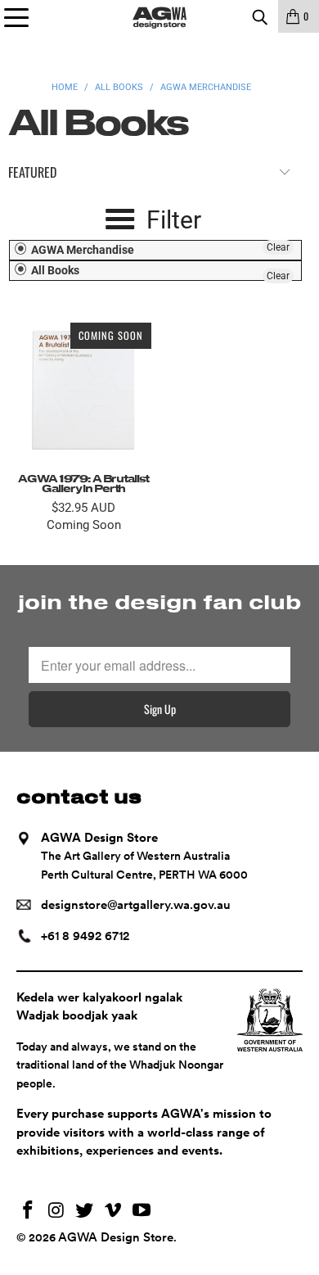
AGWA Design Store (115, 1237)
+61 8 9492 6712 (85, 936)
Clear (278, 247)
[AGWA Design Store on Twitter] (85, 1211)
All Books (54, 270)
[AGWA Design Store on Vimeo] (113, 1211)
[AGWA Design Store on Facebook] (28, 1211)
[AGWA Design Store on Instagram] (56, 1211)
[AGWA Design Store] (160, 16)
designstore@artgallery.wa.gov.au (136, 904)
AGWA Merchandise (81, 249)
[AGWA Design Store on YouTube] (142, 1211)
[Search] (259, 16)
